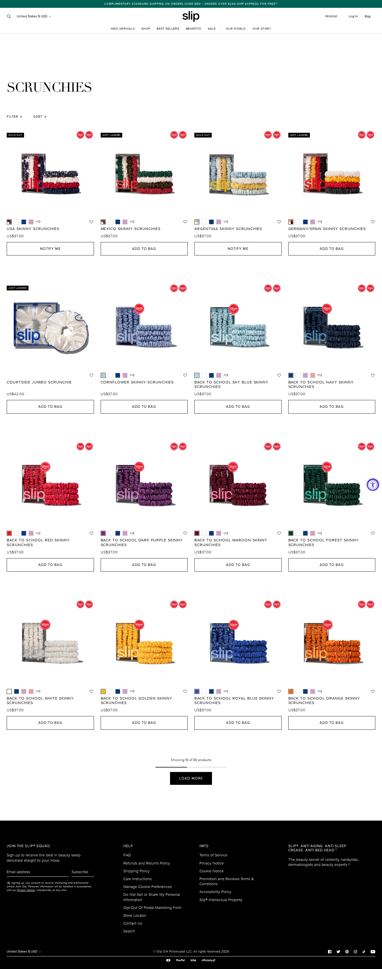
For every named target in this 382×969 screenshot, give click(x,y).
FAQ (127, 855)
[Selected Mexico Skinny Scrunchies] (103, 221)
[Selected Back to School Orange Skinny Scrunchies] (290, 691)
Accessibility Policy (215, 891)
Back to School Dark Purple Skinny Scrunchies (142, 542)
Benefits (193, 28)
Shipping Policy (136, 871)
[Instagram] (355, 951)
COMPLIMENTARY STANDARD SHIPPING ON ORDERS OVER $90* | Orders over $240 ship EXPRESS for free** (191, 4)
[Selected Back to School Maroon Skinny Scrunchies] (196, 533)
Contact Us (132, 923)
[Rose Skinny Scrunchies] (312, 375)
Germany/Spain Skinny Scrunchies (327, 229)
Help (128, 846)
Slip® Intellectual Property (220, 899)
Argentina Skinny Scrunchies (228, 229)
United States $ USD (32, 16)
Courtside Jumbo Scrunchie (39, 382)
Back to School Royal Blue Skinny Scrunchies (234, 700)
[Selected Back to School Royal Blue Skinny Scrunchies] (196, 691)
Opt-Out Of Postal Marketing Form (152, 907)
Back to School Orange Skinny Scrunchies (324, 700)
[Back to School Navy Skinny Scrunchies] (23, 221)
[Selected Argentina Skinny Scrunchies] (196, 221)
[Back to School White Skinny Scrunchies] (16, 221)
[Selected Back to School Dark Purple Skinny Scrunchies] (103, 533)
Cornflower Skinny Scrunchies (137, 382)
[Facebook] (329, 951)
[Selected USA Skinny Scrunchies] (9, 221)
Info (204, 846)
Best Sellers (168, 28)
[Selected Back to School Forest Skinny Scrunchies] (290, 533)
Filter (12, 117)
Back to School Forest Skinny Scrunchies (323, 542)
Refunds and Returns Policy (146, 863)
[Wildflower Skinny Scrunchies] (31, 221)
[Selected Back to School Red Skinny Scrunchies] (9, 533)
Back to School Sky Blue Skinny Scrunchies (231, 384)
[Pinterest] (347, 951)
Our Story (262, 28)
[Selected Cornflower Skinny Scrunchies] (103, 375)
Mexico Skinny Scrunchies (131, 229)
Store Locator (134, 915)
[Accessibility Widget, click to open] (373, 484)
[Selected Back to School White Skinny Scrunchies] (9, 691)
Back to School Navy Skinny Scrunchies (321, 384)
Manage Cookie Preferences (147, 886)
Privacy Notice (211, 863)
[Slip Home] (191, 16)
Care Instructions (137, 878)
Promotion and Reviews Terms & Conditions (226, 881)
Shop (145, 28)
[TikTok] (363, 951)
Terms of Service (213, 855)
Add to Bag (144, 249)
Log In (353, 16)
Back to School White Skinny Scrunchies (40, 700)
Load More (190, 778)
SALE (212, 28)
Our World (236, 28)
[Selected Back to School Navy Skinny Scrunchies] (290, 375)
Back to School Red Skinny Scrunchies (38, 542)
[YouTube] (373, 951)
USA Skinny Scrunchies (33, 229)
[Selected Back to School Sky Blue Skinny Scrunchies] (196, 375)
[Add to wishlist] (91, 221)
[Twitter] (338, 951)
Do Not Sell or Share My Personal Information (151, 897)
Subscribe (80, 872)
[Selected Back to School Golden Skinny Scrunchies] (103, 691)
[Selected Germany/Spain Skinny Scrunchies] (290, 221)
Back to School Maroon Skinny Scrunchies (230, 542)
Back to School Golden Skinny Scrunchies (136, 700)
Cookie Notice (211, 871)
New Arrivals (123, 28)
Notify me (50, 249)
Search (129, 931)
